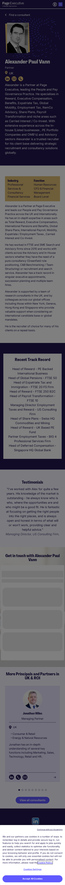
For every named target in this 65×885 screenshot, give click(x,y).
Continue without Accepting (49, 829)
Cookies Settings (33, 869)
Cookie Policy (45, 862)
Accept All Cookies (32, 878)
